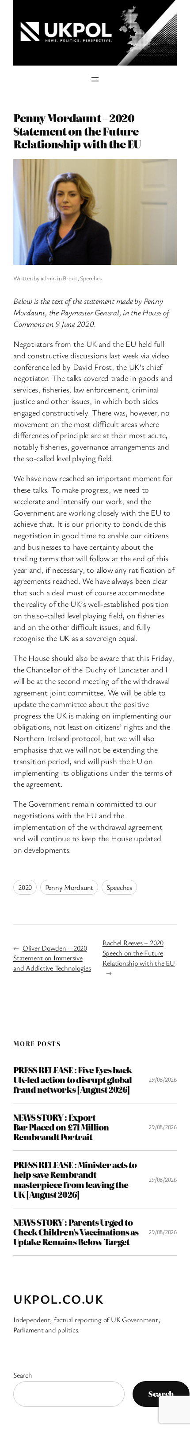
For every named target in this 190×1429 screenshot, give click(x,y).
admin (48, 278)
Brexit (70, 278)
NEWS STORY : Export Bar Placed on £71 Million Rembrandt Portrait (61, 1127)
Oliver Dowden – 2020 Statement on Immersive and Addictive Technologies (52, 958)
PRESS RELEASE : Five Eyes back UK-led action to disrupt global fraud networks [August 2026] (72, 1079)
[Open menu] (95, 79)
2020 (25, 887)
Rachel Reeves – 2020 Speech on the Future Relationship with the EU (139, 952)
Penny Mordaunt (69, 887)
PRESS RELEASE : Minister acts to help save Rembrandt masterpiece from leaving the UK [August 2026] (75, 1179)
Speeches (90, 278)
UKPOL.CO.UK (58, 1298)
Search (22, 1375)
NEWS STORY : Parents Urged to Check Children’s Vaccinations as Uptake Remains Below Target (75, 1231)
